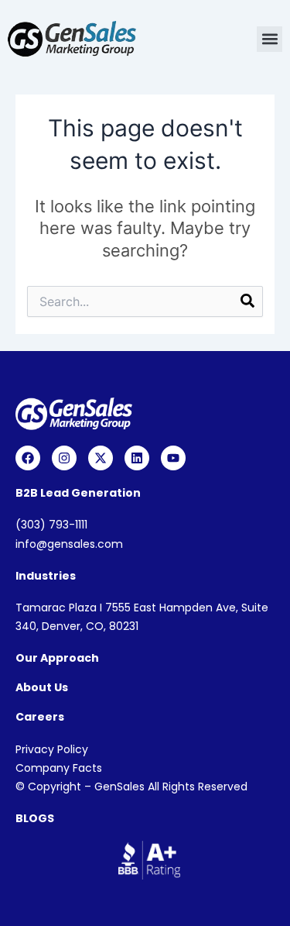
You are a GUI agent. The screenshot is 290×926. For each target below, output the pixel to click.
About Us (41, 687)
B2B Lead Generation (78, 493)
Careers (39, 717)
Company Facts (58, 768)
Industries (45, 575)
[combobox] (145, 301)
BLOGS (34, 818)
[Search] (247, 303)
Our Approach (57, 658)
